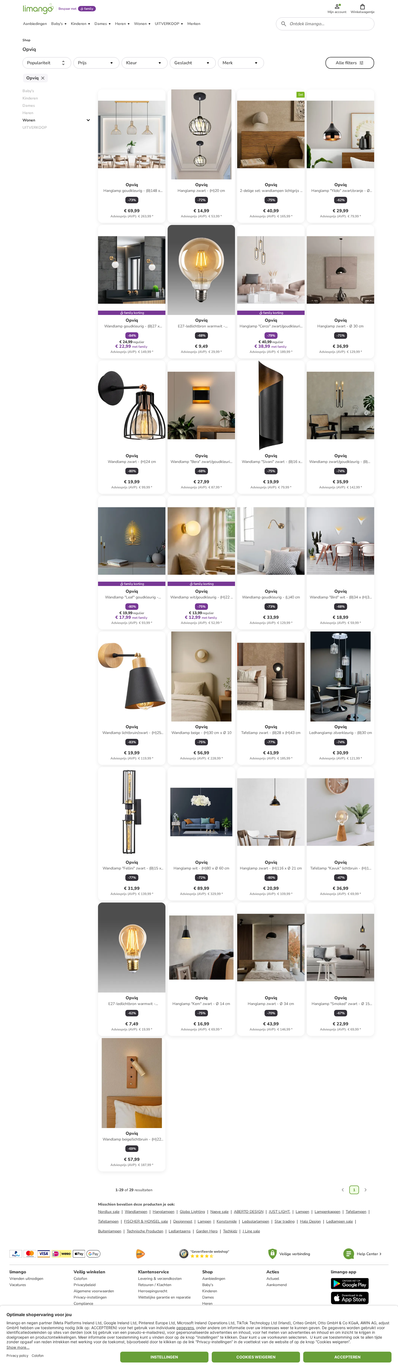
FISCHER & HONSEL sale (146, 1221)
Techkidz (230, 1231)
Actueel (272, 1278)
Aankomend (276, 1284)
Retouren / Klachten (154, 1284)
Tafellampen (356, 1211)
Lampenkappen (327, 1211)
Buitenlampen (109, 1231)
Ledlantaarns (180, 1231)
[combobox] (325, 23)
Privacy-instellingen (90, 1297)
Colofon (80, 1278)
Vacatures (17, 1284)
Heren (207, 1303)
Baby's (207, 1284)
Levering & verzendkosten (160, 1278)
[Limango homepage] (38, 8)
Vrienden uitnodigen (26, 1278)
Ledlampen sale (339, 1221)
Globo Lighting (192, 1211)
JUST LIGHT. (279, 1211)
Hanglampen (163, 1211)
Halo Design (310, 1221)
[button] (362, 8)
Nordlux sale (108, 1211)
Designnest (182, 1221)
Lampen (302, 1211)
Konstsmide (227, 1221)
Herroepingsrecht (152, 1291)
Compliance (83, 1303)
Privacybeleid (85, 1284)
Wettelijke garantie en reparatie (164, 1297)
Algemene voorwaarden (94, 1291)
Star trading (285, 1221)
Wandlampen (136, 1211)
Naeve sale (219, 1211)
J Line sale (251, 1231)
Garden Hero (207, 1231)
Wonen (28, 120)
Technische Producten (145, 1231)
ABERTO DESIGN (248, 1211)
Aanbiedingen (213, 1278)
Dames (208, 1297)
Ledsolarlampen (255, 1221)
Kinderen (209, 1291)
